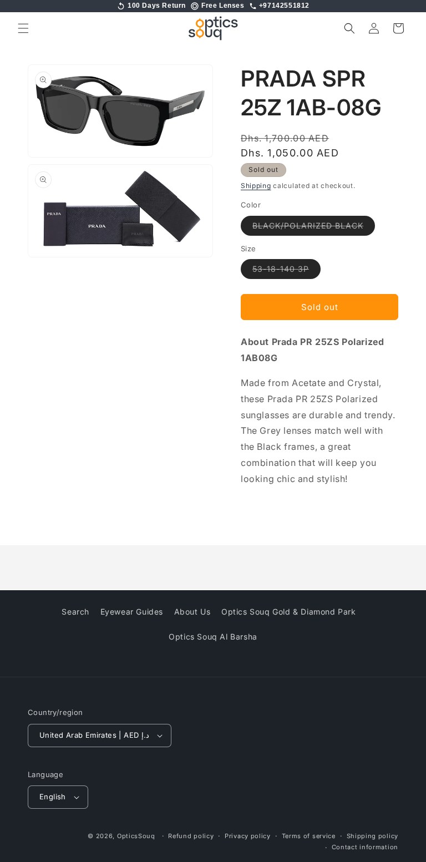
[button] (23, 28)
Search (75, 611)
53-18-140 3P (286, 271)
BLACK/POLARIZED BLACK (313, 228)
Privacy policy (248, 836)
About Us (192, 611)
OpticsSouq (136, 836)
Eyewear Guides (131, 611)
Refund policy (191, 836)
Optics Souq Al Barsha (213, 636)
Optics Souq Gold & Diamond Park (288, 611)
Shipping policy (373, 836)
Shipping (256, 185)
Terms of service (309, 836)
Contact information (365, 847)
